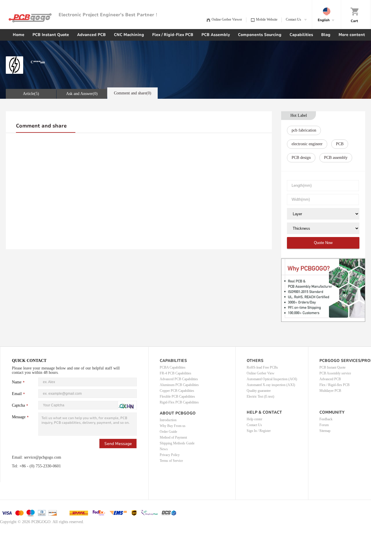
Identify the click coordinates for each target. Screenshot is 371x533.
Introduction (168, 420)
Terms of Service (171, 461)
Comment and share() (132, 93)
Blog (325, 34)
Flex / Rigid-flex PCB (334, 385)
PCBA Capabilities (173, 367)
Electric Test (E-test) (260, 396)
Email (17, 394)
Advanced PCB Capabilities (179, 379)
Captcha (18, 405)
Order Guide (168, 432)
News (164, 449)
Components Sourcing (259, 34)
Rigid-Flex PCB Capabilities (179, 402)
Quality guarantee (259, 391)
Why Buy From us (173, 426)
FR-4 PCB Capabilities (175, 373)
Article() (31, 93)
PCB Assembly (215, 34)
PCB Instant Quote (50, 34)
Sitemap (324, 431)
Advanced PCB (91, 34)
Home (18, 34)
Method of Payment (173, 437)
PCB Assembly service (335, 373)
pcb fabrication (304, 130)
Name (16, 382)
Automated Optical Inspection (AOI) (272, 379)
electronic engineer (307, 144)
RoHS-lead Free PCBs (262, 367)
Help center (254, 419)
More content (352, 34)
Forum (324, 425)
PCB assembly (336, 157)
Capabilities (301, 34)
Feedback (325, 419)
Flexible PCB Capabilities (177, 396)
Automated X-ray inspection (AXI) (271, 385)
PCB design (301, 157)
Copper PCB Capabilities (177, 391)
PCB (339, 144)
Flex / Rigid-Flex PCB (172, 34)
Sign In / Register (259, 431)
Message (19, 417)
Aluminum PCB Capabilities (179, 385)
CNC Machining (129, 34)
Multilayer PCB (330, 391)
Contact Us (254, 425)
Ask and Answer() (82, 93)
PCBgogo (30, 18)
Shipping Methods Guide (177, 443)
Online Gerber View (260, 373)
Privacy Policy (170, 455)
